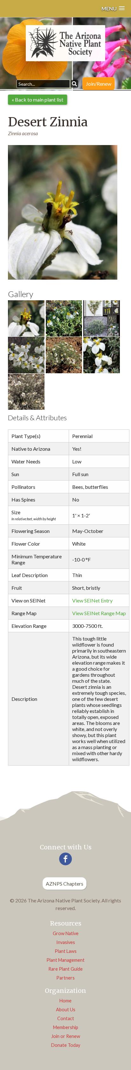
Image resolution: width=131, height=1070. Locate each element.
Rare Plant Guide (65, 969)
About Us (65, 1009)
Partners (65, 977)
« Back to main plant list (37, 99)
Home (65, 1000)
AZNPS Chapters (64, 884)
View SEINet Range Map (99, 613)
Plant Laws (66, 951)
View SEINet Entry (92, 600)
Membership (65, 1027)
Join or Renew (65, 1036)
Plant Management (65, 960)
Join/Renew (98, 84)
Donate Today (65, 1045)
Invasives (65, 942)
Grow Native (66, 933)
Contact (65, 1018)
